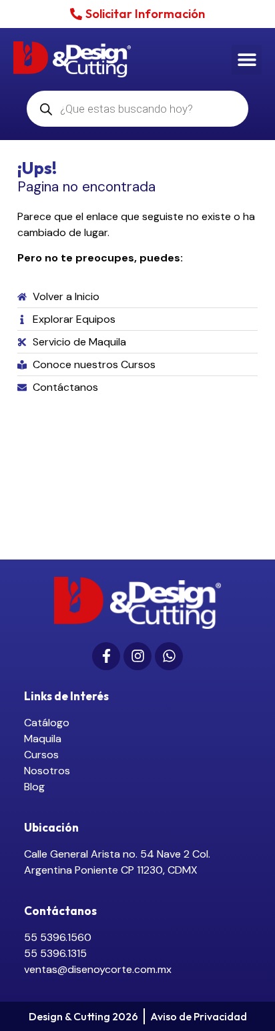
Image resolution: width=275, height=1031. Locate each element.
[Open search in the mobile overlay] (138, 108)
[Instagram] (137, 656)
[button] (247, 60)
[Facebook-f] (106, 656)
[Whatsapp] (169, 656)
